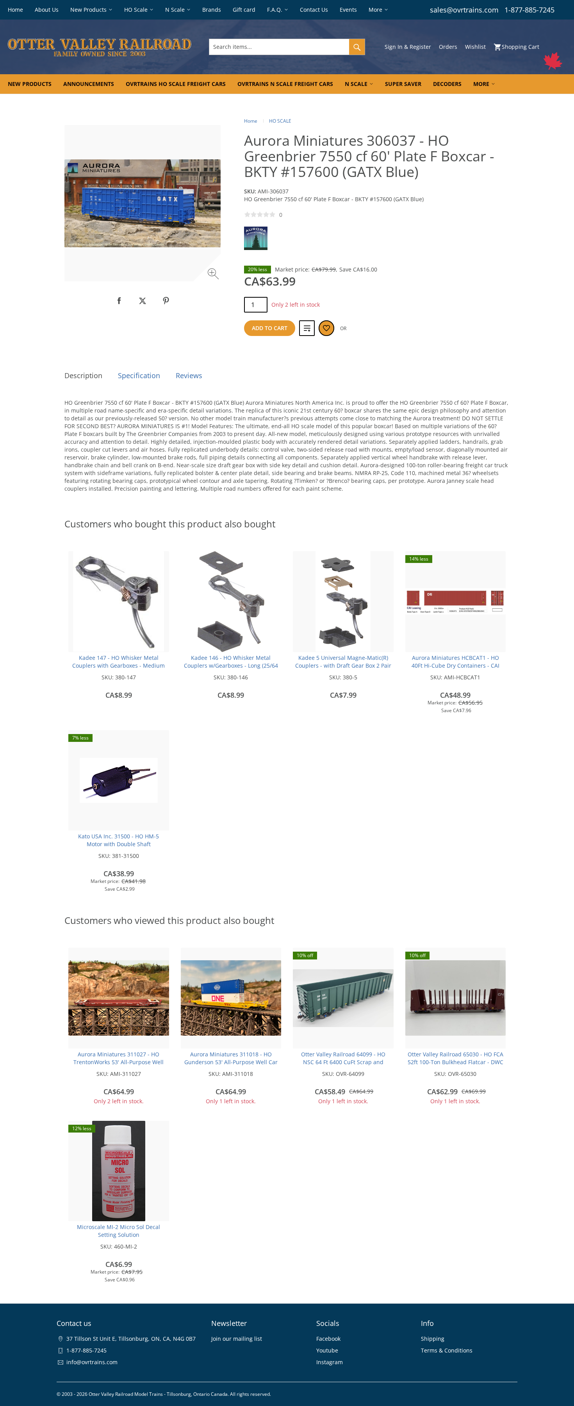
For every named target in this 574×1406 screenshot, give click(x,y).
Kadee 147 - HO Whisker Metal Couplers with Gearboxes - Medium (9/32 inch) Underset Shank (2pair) (118, 665)
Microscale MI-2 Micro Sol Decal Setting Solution (118, 1230)
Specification (139, 375)
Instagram (329, 1362)
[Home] (99, 47)
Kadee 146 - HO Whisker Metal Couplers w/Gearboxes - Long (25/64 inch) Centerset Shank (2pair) (231, 665)
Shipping (432, 1338)
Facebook (328, 1338)
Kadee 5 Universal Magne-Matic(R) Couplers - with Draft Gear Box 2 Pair (343, 661)
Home (250, 121)
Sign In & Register (408, 46)
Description (83, 375)
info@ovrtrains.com (92, 1362)
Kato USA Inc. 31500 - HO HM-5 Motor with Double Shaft (118, 840)
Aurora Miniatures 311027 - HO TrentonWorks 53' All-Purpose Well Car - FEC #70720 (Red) (118, 1062)
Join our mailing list (236, 1338)
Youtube (327, 1350)
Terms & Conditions (446, 1350)
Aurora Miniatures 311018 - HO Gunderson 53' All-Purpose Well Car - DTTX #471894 (231, 1062)
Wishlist (475, 46)
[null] (119, 301)
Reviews (189, 375)
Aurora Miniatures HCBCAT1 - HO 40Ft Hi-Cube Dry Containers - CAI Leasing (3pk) (455, 665)
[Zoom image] (214, 274)
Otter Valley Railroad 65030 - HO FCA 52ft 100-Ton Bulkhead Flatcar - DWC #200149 (455, 1062)
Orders (448, 46)
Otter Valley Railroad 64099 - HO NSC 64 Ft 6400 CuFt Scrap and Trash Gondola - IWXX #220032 (343, 1062)
